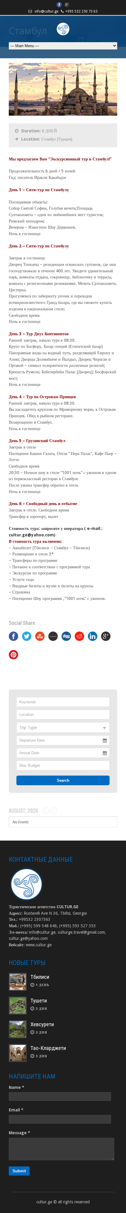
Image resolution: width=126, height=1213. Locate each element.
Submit (19, 1171)
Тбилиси (39, 977)
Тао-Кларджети (48, 1048)
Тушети (38, 1000)
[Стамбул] (63, 114)
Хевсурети (42, 1024)
